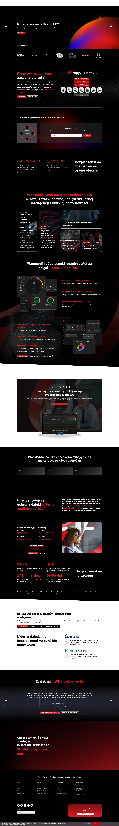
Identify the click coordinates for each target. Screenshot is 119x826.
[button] (18, 45)
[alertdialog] (59, 824)
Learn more (22, 824)
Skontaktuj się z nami (41, 788)
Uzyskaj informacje (32, 553)
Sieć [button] (40, 626)
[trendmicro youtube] (31, 805)
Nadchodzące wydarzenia (62, 793)
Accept (95, 823)
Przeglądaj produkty (34, 356)
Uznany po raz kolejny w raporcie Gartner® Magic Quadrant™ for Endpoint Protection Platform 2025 (84, 642)
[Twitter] (25, 805)
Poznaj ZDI (42, 553)
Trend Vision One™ (45, 777)
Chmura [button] (33, 626)
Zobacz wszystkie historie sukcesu (59, 716)
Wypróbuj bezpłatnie (32, 96)
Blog (18, 785)
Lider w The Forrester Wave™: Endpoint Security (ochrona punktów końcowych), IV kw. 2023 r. (85, 657)
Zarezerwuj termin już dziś (20, 35)
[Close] (117, 823)
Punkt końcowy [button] (23, 626)
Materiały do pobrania (41, 790)
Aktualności (19, 788)
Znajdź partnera (20, 793)
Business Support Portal (42, 785)
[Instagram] (28, 805)
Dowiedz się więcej (22, 356)
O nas (58, 785)
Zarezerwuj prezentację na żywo (59, 404)
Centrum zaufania (60, 795)
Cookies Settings (87, 823)
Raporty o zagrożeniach (22, 790)
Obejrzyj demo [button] (21, 96)
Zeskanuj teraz (87, 135)
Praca (58, 788)
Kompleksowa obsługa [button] (52, 626)
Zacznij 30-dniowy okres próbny (84, 813)
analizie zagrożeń (31, 508)
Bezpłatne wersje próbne (42, 793)
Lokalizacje (59, 790)
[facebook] (21, 805)
